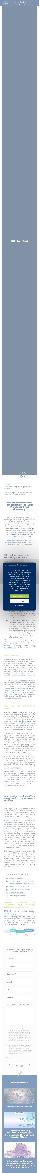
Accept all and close (19, 596)
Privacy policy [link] (19, 605)
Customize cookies (19, 601)
